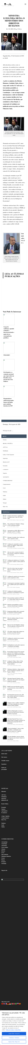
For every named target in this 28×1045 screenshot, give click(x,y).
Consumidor (15, 548)
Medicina (5, 492)
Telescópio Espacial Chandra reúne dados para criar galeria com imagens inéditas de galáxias (15, 680)
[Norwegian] (14, 1003)
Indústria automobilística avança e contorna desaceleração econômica (15, 605)
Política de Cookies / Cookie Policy (13, 1030)
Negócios (5, 473)
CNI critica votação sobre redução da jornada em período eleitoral (15, 632)
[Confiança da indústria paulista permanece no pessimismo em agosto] (5, 592)
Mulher (4, 499)
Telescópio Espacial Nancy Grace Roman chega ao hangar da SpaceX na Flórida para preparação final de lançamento (16, 721)
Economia (5, 465)
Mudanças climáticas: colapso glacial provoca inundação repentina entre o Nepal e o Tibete (15, 670)
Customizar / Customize (14, 1037)
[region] (14, 1027)
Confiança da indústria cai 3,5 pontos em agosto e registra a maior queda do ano (16, 561)
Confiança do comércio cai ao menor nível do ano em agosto (15, 638)
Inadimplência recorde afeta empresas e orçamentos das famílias (15, 645)
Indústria (18, 564)
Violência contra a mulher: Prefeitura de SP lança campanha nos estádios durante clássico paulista (15, 704)
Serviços (21, 572)
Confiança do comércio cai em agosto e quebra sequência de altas (16, 577)
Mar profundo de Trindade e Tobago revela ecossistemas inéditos (15, 524)
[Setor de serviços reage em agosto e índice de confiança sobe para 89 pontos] (5, 569)
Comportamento (6, 484)
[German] (8, 1003)
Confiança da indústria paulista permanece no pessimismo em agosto (15, 591)
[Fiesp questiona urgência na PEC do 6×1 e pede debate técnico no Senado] (5, 599)
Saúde (4, 495)
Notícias (4, 440)
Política (20, 29)
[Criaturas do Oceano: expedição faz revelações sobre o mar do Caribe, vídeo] (5, 517)
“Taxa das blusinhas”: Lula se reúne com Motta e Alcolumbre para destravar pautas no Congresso (15, 730)
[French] (6, 1003)
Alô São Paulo (15, 657)
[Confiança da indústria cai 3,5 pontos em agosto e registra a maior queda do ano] (5, 561)
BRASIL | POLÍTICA (8, 443)
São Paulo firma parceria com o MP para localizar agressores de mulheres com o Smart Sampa (15, 696)
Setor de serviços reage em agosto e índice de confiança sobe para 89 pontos (15, 569)
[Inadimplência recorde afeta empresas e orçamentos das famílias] (5, 646)
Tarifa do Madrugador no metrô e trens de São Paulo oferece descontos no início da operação (15, 712)
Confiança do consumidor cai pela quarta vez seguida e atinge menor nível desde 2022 (15, 545)
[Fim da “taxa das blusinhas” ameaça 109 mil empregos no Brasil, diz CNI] (5, 626)
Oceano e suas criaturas (20, 520)
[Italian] (12, 1003)
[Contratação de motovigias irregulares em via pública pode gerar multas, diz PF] (5, 584)
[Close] (26, 1011)
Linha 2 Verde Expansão (8, 454)
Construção (15, 556)
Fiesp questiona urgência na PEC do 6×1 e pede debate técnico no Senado (15, 598)
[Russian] (18, 1003)
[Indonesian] (10, 1003)
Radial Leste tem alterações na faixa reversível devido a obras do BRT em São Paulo (15, 688)
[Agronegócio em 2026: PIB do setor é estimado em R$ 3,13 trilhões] (5, 531)
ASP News (5, 447)
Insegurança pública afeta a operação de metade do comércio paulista (15, 612)
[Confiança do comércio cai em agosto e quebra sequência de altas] (5, 577)
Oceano (17, 526)
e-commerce (5, 469)
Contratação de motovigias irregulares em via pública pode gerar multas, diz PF (16, 584)
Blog (15, 29)
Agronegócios (6, 477)
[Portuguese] (16, 1003)
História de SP (6, 462)
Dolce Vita (5, 506)
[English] (4, 1003)
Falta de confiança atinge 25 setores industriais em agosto (15, 618)
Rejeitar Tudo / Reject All (14, 1041)
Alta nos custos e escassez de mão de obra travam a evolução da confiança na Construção (15, 553)
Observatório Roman (19, 724)
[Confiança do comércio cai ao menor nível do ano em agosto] (5, 639)
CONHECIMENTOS (7, 480)
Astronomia (15, 682)
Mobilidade (5, 451)
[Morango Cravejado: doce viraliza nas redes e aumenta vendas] (5, 538)
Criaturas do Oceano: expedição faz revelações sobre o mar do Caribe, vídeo (15, 517)
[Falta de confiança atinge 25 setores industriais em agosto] (5, 619)
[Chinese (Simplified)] (2, 1003)
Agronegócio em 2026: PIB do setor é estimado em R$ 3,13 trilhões (15, 531)
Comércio (14, 579)
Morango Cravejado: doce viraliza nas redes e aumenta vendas (16, 537)
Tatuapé (5, 503)
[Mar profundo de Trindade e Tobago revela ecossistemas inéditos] (5, 525)
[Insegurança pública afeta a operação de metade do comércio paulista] (5, 612)
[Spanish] (20, 1003)
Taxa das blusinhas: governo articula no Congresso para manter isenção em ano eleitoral (15, 738)
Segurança (5, 458)
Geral (4, 488)
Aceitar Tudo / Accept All (14, 1033)
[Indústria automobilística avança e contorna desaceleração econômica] (5, 605)
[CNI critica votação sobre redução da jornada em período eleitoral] (5, 632)
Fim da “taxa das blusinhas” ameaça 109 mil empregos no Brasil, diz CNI (15, 625)
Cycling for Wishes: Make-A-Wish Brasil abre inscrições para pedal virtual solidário (15, 662)
